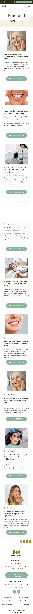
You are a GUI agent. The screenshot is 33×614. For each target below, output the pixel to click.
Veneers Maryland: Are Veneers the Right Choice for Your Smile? (16, 112)
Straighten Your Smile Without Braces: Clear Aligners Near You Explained (15, 513)
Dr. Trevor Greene (10, 224)
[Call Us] (2, 2)
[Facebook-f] (14, 592)
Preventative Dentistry (24, 597)
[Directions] (5, 2)
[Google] (18, 592)
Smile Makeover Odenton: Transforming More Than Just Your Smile (16, 56)
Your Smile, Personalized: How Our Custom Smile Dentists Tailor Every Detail (16, 343)
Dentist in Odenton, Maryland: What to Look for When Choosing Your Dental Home (16, 170)
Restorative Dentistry (8, 601)
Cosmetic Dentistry (25, 601)
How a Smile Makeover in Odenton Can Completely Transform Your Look (16, 400)
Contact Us (27, 604)
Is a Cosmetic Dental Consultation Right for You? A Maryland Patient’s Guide (16, 283)
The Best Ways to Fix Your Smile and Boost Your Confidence (16, 229)
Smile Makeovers (7, 604)
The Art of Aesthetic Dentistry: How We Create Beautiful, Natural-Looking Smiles (16, 457)
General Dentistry (7, 597)
